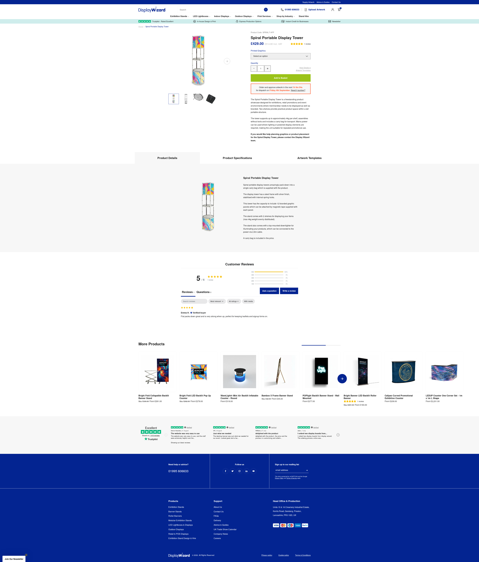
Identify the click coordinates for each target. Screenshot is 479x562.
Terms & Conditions (303, 555)
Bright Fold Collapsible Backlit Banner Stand (153, 396)
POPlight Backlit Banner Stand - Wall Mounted (321, 396)
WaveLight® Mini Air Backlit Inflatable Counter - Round (239, 396)
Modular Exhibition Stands (180, 520)
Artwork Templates (303, 69)
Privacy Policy (279, 478)
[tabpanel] (239, 315)
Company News (221, 534)
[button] (269, 272)
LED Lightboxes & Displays (180, 525)
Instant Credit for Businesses (297, 21)
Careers (217, 538)
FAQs (216, 516)
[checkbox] (248, 301)
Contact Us (336, 2)
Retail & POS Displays (178, 534)
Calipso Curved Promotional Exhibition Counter (399, 396)
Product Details (167, 158)
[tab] (203, 292)
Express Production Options (250, 21)
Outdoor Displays (243, 16)
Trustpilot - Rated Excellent (162, 21)
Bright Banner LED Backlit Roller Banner (360, 396)
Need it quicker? (298, 90)
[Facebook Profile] (225, 471)
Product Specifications (237, 158)
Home (140, 26)
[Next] (227, 61)
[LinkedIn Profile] (246, 471)
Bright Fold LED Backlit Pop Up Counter (195, 396)
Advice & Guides (323, 2)
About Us (218, 507)
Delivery (217, 520)
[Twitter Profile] (232, 471)
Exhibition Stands (178, 16)
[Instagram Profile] (239, 471)
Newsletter (336, 21)
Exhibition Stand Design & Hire (182, 538)
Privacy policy (266, 555)
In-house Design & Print (206, 21)
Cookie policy (283, 555)
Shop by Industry (285, 16)
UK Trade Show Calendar (225, 529)
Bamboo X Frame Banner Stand (277, 395)
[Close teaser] (26, 555)
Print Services (264, 16)
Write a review (289, 290)
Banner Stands (175, 511)
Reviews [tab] (188, 292)
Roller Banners (175, 516)
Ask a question (269, 290)
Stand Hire (304, 16)
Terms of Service (292, 478)
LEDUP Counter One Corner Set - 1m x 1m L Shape (444, 396)
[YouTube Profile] (253, 471)
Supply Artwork (308, 2)
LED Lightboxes (200, 16)
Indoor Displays (221, 16)
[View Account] (332, 9)
